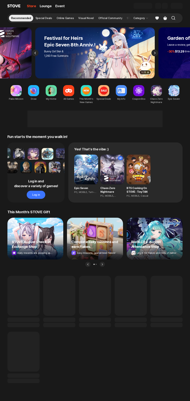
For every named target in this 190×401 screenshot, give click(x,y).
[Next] (154, 53)
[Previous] (35, 53)
